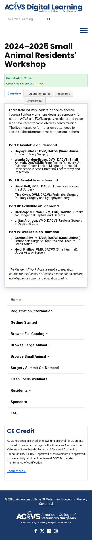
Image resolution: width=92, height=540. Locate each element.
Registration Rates (38, 93)
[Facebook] (35, 531)
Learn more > (16, 471)
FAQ (14, 413)
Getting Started (24, 322)
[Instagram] (56, 531)
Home (16, 300)
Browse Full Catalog (28, 334)
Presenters (63, 93)
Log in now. (36, 83)
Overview (14, 93)
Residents (20, 390)
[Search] (48, 19)
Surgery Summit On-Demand (35, 368)
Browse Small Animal (29, 356)
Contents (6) (35, 100)
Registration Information (31, 311)
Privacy (82, 499)
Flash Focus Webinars (29, 379)
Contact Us (46, 504)
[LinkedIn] (49, 531)
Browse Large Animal (29, 345)
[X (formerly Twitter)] (42, 531)
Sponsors (19, 402)
